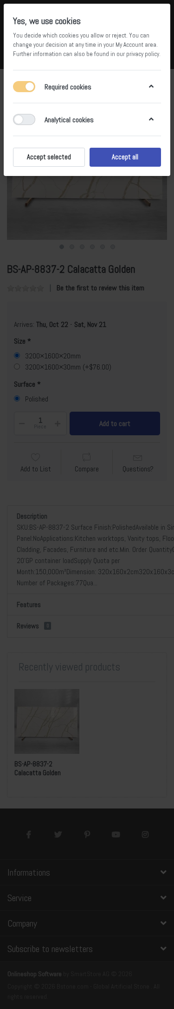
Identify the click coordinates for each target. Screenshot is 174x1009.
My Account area (136, 45)
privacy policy (142, 54)
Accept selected (49, 157)
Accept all (125, 157)
